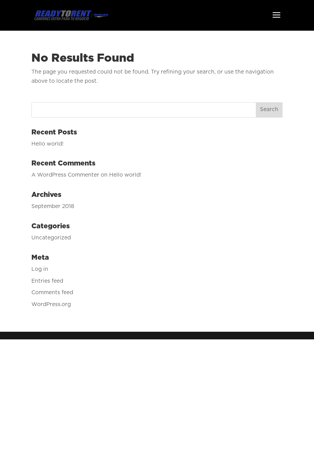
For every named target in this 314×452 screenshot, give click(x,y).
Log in (39, 269)
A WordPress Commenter (65, 175)
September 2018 (52, 206)
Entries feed (47, 281)
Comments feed (52, 292)
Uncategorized (51, 238)
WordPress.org (51, 304)
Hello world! (47, 144)
